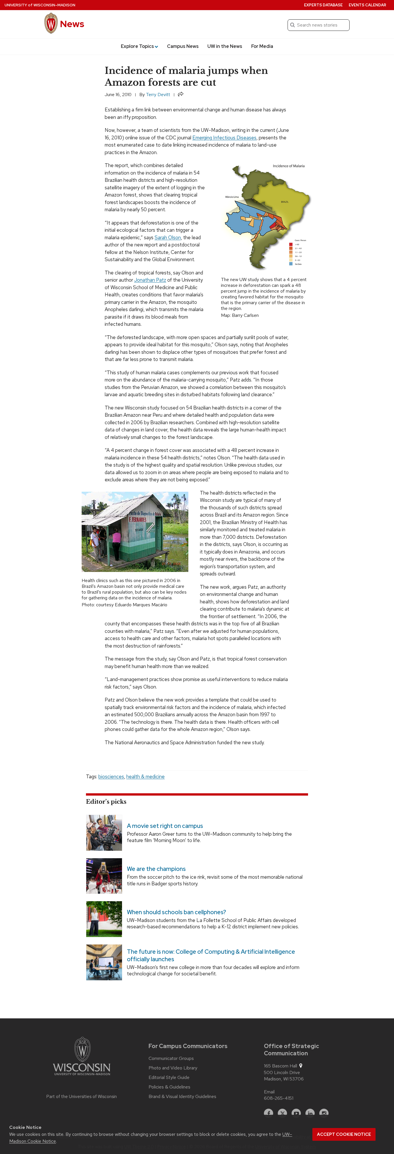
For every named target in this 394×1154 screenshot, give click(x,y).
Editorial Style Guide (169, 1077)
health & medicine (145, 776)
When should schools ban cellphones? (176, 912)
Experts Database (323, 5)
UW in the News (224, 46)
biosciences (111, 776)
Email (269, 1092)
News (72, 24)
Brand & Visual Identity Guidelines (182, 1096)
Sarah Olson (168, 237)
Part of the (81, 1096)
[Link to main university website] (81, 1057)
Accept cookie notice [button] (344, 1134)
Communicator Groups (171, 1058)
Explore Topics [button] (137, 46)
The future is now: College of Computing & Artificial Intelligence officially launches (211, 955)
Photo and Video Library (173, 1068)
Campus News (183, 46)
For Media (262, 46)
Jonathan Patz (150, 280)
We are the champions (156, 869)
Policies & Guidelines (169, 1087)
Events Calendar (367, 5)
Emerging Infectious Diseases (224, 137)
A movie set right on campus (165, 825)
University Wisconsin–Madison (40, 5)
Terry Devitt (158, 94)
